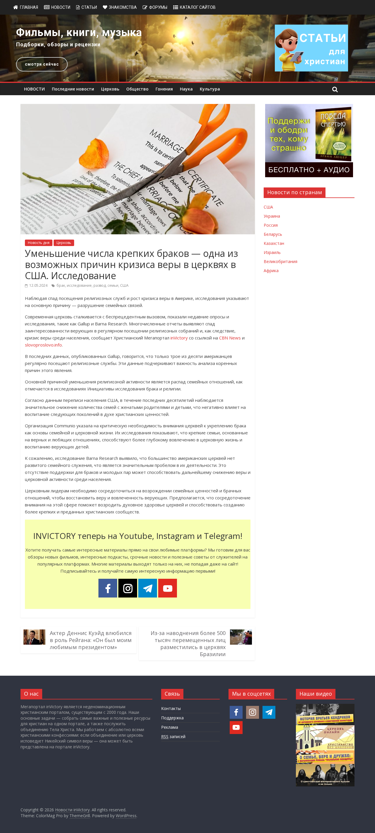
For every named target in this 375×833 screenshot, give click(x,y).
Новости (60, 7)
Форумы (158, 7)
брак (61, 285)
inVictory (179, 338)
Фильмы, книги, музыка (79, 32)
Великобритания (280, 261)
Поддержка (172, 718)
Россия (271, 225)
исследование (79, 285)
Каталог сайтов (198, 7)
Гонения (164, 89)
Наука (186, 89)
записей (173, 736)
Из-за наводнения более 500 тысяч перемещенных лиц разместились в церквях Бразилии (188, 643)
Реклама (169, 727)
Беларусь (273, 234)
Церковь (110, 89)
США (124, 285)
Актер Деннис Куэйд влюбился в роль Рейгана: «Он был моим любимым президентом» (91, 640)
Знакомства (123, 7)
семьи (113, 285)
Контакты (171, 708)
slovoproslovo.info (43, 345)
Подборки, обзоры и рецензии (58, 44)
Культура (210, 89)
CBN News (230, 338)
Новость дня (39, 242)
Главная (29, 7)
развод (99, 285)
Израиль (272, 252)
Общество (137, 89)
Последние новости (73, 89)
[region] (187, 48)
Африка (271, 270)
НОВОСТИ (34, 89)
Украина (272, 216)
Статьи (89, 7)
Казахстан (274, 243)
